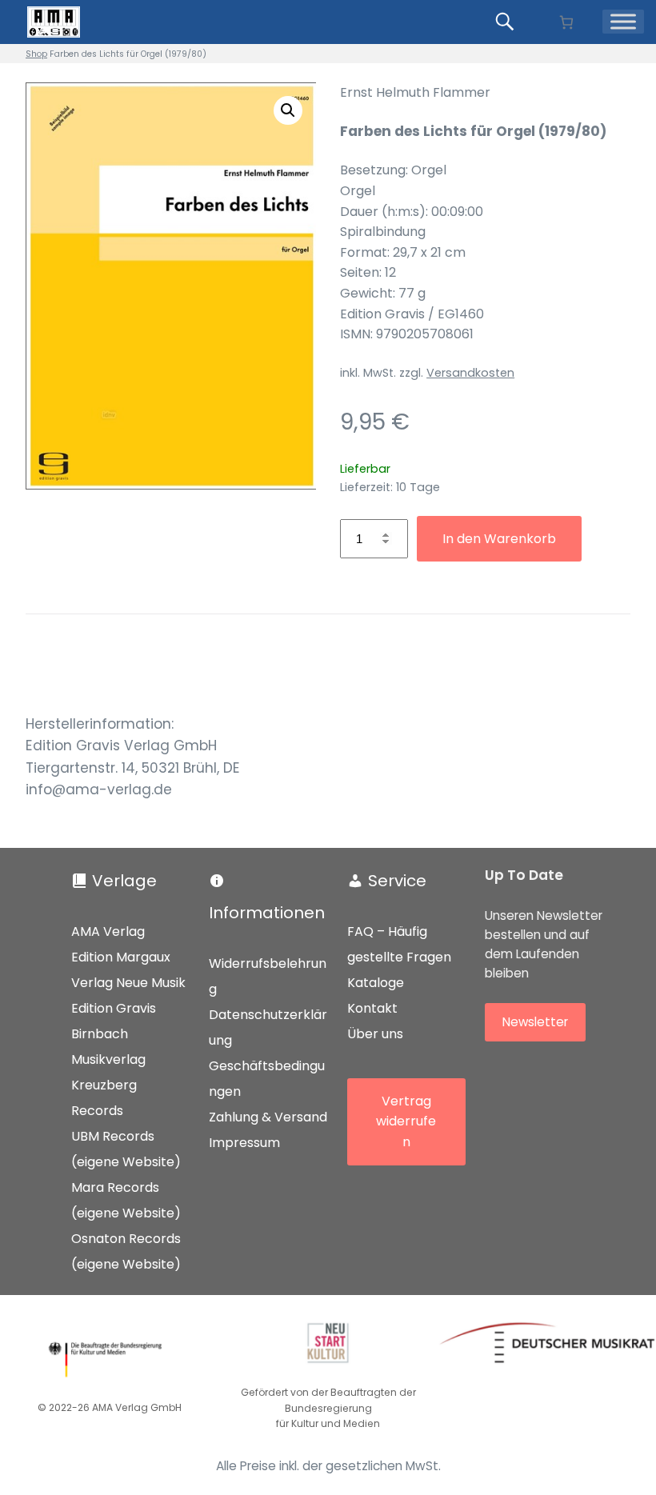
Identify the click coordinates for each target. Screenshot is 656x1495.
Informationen (267, 912)
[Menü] (623, 21)
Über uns (375, 1034)
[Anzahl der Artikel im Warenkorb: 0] (566, 22)
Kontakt (372, 1008)
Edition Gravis (113, 1008)
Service (397, 880)
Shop (36, 54)
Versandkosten (470, 373)
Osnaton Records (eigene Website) (126, 1251)
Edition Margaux (120, 957)
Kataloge (375, 982)
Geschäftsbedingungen (267, 1079)
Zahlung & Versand (268, 1117)
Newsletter (535, 1021)
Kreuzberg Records (104, 1098)
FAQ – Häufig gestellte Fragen (399, 944)
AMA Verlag (108, 931)
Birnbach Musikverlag (108, 1047)
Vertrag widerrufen (406, 1121)
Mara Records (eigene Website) (126, 1200)
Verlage (124, 880)
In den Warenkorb (499, 539)
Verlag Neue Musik (128, 982)
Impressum (244, 1142)
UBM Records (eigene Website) (126, 1149)
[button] (288, 110)
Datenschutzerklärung (268, 1027)
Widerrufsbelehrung (267, 976)
